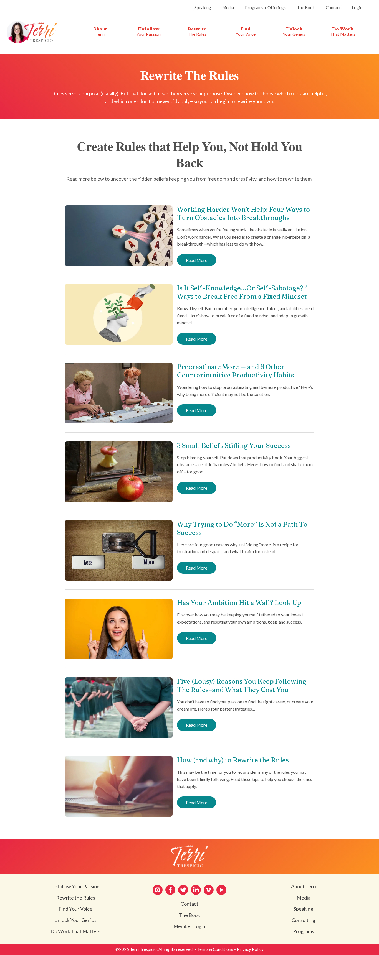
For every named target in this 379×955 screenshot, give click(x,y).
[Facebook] (170, 890)
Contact (189, 904)
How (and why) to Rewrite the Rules (233, 760)
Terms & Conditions (215, 949)
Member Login (189, 926)
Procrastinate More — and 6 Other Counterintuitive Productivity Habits (235, 371)
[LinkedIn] (196, 890)
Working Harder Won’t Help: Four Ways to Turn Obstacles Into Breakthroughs (243, 213)
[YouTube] (221, 890)
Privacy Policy (250, 949)
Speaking (303, 909)
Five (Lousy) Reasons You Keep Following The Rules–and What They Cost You (241, 685)
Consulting (303, 920)
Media (303, 898)
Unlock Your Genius (75, 920)
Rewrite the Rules (75, 898)
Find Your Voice (75, 909)
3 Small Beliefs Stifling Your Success (234, 445)
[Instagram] (158, 890)
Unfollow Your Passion (75, 886)
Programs (303, 931)
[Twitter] (183, 890)
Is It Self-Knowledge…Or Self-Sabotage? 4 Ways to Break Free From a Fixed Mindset (243, 292)
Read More (198, 261)
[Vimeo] (209, 890)
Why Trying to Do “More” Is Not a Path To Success (242, 528)
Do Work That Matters (75, 931)
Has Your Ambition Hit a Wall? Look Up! (240, 603)
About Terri (303, 886)
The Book (189, 915)
